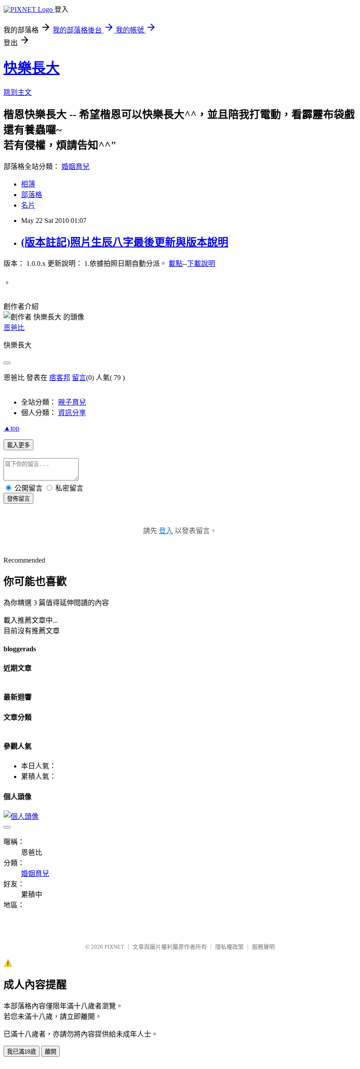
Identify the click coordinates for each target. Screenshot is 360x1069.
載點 (176, 263)
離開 (50, 1051)
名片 (28, 205)
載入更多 (18, 445)
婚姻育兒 (75, 166)
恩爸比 (14, 327)
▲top (11, 428)
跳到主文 (18, 92)
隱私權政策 (229, 946)
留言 (79, 377)
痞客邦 (59, 377)
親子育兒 (72, 402)
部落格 (31, 194)
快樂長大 (32, 68)
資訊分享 (72, 412)
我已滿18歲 (21, 1051)
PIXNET (114, 946)
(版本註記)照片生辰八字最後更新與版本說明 (124, 242)
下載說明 (201, 263)
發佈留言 (18, 498)
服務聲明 (263, 946)
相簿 (28, 184)
